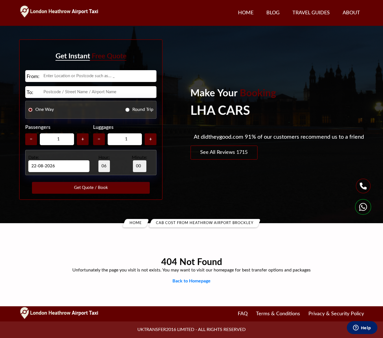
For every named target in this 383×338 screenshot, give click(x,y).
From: (33, 76)
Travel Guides (311, 12)
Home (245, 12)
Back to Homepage (191, 281)
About (351, 12)
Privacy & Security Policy (336, 313)
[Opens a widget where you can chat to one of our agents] (362, 328)
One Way (44, 109)
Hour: (104, 157)
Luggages (103, 127)
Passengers (37, 127)
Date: (33, 157)
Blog (273, 12)
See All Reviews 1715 (224, 152)
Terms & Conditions (278, 313)
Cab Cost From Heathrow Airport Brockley (204, 223)
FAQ (243, 313)
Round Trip (142, 109)
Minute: (139, 157)
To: (30, 92)
